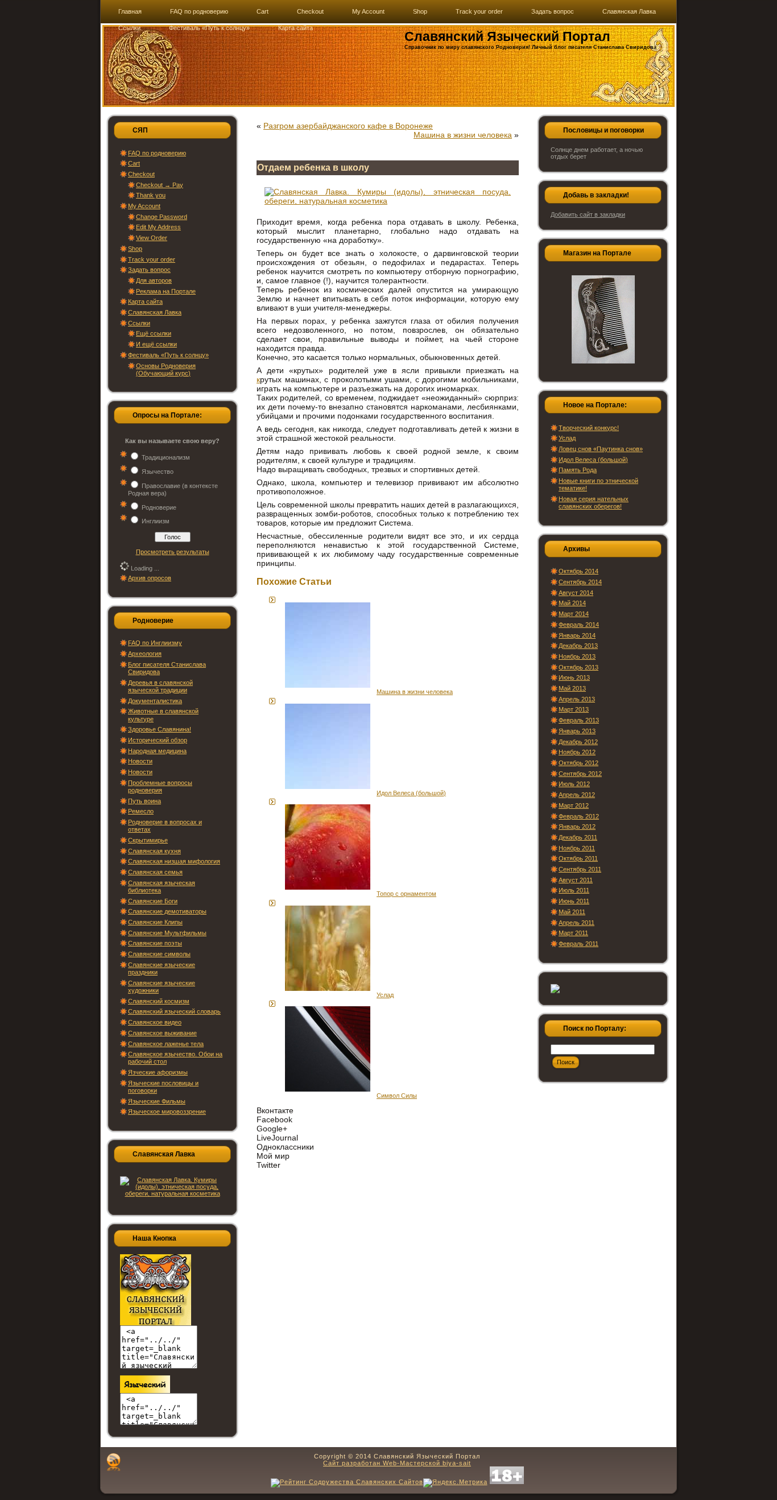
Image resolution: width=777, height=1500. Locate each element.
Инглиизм (156, 521)
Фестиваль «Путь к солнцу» (168, 355)
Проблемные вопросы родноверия (160, 786)
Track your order (151, 259)
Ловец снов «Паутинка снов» (601, 448)
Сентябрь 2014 (580, 581)
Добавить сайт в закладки (588, 214)
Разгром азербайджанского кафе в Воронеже (348, 125)
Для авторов (154, 280)
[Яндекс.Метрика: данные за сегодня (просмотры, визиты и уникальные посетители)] (455, 1482)
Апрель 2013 (577, 699)
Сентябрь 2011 (580, 869)
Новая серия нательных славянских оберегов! (594, 502)
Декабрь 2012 (578, 741)
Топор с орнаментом (406, 893)
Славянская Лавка (154, 312)
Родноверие (159, 507)
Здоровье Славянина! (159, 729)
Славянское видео (154, 1022)
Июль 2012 (574, 783)
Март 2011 (573, 932)
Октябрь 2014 (578, 571)
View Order (151, 237)
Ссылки (139, 323)
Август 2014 (576, 592)
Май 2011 (572, 911)
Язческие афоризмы (158, 1072)
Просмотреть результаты (172, 551)
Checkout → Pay (159, 184)
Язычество (157, 471)
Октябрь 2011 (578, 858)
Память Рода (578, 469)
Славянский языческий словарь (174, 1011)
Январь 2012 (577, 826)
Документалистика (155, 700)
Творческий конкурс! (589, 427)
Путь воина (144, 800)
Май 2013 (572, 688)
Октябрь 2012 (578, 762)
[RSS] (113, 1462)
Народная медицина (157, 750)
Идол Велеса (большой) (411, 793)
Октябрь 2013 (578, 667)
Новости (140, 761)
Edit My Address (158, 227)
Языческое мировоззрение (167, 1111)
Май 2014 (572, 603)
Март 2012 (574, 805)
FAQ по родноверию (157, 153)
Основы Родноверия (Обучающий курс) (166, 369)
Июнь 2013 (574, 677)
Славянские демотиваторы (167, 911)
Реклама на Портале (166, 291)
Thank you (151, 195)
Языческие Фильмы (156, 1101)
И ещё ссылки (156, 344)
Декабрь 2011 (578, 837)
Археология (145, 653)
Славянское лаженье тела (166, 1043)
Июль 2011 (574, 890)
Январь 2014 (577, 635)
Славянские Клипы (155, 922)
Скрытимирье (148, 840)
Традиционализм (166, 457)
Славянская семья (155, 872)
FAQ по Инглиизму (155, 642)
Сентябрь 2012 (580, 773)
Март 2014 (574, 613)
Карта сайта (145, 301)
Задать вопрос (149, 269)
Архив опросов (149, 578)
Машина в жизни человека (463, 134)
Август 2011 (576, 880)
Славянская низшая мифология (174, 861)
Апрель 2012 (577, 794)
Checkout (141, 174)
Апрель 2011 (576, 922)
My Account (144, 206)
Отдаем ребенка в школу (313, 167)
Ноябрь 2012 (577, 752)
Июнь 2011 (574, 901)
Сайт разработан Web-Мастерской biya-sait (397, 1463)
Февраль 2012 (579, 816)
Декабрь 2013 (578, 645)
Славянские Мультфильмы (167, 932)
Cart (134, 163)
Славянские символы (159, 954)
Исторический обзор (157, 740)
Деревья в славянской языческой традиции (160, 686)
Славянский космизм (158, 1001)
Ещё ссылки (153, 333)
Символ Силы (397, 1095)
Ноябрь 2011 (577, 848)
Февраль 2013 (579, 720)
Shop (135, 248)
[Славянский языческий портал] (145, 1390)
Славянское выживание (162, 1033)
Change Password (161, 216)
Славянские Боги (152, 901)
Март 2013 (574, 709)
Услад (385, 994)
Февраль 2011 (578, 943)
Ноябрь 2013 (577, 656)
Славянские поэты (155, 943)
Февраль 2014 (579, 624)
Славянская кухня (154, 851)
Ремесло (141, 811)
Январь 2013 (577, 731)
